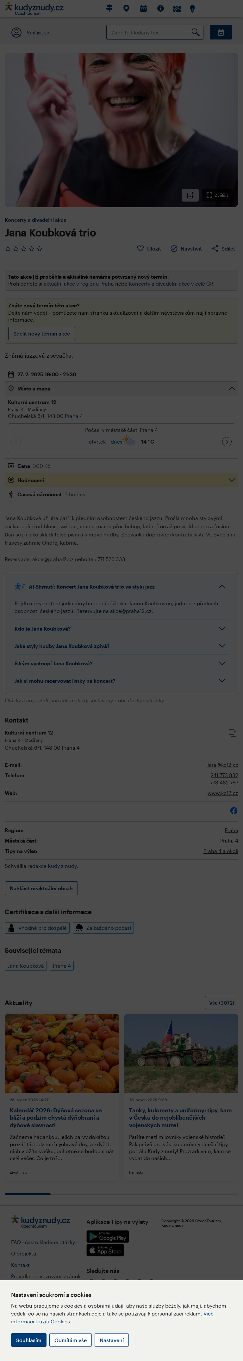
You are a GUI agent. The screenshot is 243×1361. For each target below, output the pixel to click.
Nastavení (112, 1340)
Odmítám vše (70, 1340)
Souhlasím (28, 1340)
